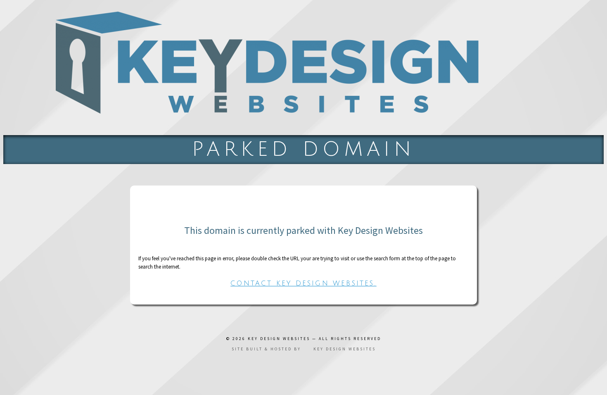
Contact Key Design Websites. (303, 283)
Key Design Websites (279, 338)
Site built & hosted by (304, 349)
